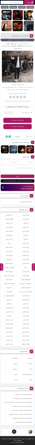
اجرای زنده (29, 363)
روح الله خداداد (9, 255)
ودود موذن (9, 340)
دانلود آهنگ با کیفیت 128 (17, 120)
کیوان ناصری (26, 328)
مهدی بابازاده (9, 332)
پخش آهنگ (13, 7)
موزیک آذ (26, 107)
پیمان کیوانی (26, 243)
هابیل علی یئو (25, 340)
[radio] (24, 97)
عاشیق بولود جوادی (26, 279)
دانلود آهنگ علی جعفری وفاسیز (20, 36)
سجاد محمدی (26, 263)
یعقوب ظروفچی (26, 344)
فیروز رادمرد (26, 316)
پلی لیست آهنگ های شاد (26, 202)
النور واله (26, 223)
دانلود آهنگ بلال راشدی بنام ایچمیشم (22, 398)
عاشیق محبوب (25, 296)
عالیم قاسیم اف (26, 300)
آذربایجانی (30, 358)
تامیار (9, 243)
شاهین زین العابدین (9, 267)
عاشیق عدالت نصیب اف (26, 292)
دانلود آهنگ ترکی (25, 44)
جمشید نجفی (9, 247)
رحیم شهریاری (25, 255)
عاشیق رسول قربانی (26, 287)
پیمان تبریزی (9, 239)
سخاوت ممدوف (9, 263)
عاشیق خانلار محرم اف (9, 283)
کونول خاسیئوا (9, 324)
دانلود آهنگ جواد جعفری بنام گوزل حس (22, 410)
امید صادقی (9, 223)
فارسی (15, 374)
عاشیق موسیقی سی (9, 296)
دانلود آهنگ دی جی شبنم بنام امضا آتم (22, 406)
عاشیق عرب (9, 292)
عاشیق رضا (9, 287)
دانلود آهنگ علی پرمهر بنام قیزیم (24, 422)
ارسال (17, 176)
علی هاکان (9, 304)
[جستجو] (3, 2)
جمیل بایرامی (26, 251)
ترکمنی (15, 363)
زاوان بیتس (26, 259)
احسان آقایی (9, 215)
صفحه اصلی (30, 7)
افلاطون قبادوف (9, 219)
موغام (30, 380)
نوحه (16, 380)
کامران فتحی (26, 324)
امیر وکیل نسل (9, 227)
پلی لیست (4, 7)
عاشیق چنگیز (9, 279)
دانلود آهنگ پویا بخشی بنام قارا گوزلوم (22, 418)
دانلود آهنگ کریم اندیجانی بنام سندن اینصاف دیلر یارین (18, 402)
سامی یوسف (9, 259)
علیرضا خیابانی (25, 308)
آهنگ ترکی (14, 358)
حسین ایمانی (9, 251)
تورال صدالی (26, 247)
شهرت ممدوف (9, 271)
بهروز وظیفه (9, 235)
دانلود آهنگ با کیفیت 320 (17, 126)
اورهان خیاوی (9, 231)
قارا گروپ (9, 316)
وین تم (12, 442)
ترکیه (31, 369)
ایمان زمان (25, 235)
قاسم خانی (25, 320)
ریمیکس (15, 369)
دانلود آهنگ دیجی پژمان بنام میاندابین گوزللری (20, 414)
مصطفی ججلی (25, 332)
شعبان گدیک (26, 271)
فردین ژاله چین (9, 308)
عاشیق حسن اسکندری (25, 283)
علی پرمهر (9, 300)
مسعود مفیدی (9, 328)
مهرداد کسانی (26, 336)
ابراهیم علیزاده (25, 215)
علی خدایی (25, 304)
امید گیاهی (26, 227)
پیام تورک (25, 239)
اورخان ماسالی (25, 231)
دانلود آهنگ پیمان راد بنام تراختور (23, 394)
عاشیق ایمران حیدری (9, 275)
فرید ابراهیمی (9, 312)
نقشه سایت (22, 7)
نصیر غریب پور (9, 336)
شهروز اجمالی (26, 275)
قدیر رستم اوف (9, 320)
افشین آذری (26, 219)
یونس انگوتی (9, 344)
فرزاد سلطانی (26, 312)
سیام (26, 267)
